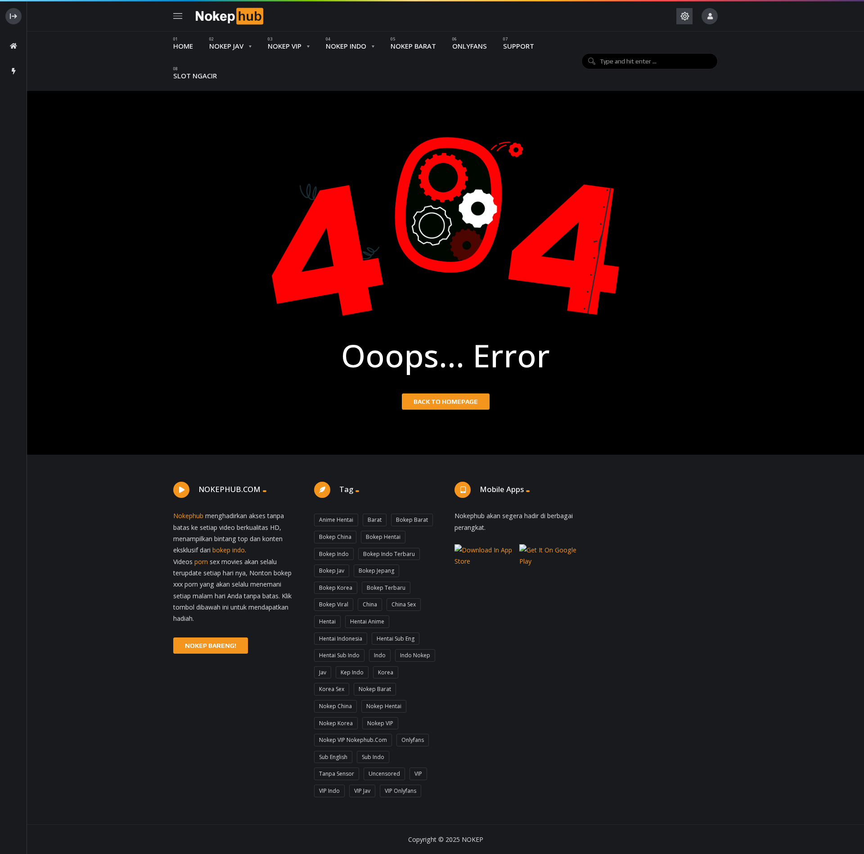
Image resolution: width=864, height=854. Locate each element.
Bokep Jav (331, 570)
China (370, 604)
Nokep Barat (375, 689)
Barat (375, 520)
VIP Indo (329, 791)
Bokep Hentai (383, 537)
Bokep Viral (333, 604)
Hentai (327, 621)
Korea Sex (331, 689)
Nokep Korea (336, 723)
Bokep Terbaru (386, 588)
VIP (418, 773)
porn (201, 561)
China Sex (404, 604)
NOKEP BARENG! (210, 645)
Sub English (333, 757)
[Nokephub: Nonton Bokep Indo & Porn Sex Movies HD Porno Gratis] (229, 16)
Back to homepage (446, 401)
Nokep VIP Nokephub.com (353, 740)
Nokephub (188, 515)
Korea (385, 672)
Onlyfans (412, 740)
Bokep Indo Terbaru (389, 554)
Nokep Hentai (383, 706)
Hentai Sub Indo (339, 655)
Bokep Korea (335, 588)
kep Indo (352, 672)
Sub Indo (373, 757)
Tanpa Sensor (336, 773)
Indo (380, 655)
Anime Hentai (336, 520)
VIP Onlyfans (400, 791)
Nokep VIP (380, 723)
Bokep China (335, 537)
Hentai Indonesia (340, 638)
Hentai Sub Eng (395, 638)
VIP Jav (362, 791)
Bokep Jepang (376, 570)
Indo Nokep (415, 655)
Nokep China (335, 706)
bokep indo (228, 550)
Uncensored (384, 773)
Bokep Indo (334, 554)
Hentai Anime (367, 621)
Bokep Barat (412, 520)
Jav (322, 672)
